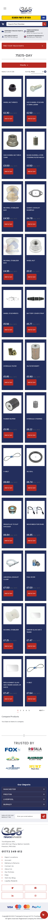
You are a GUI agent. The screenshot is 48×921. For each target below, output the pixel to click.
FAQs (7, 875)
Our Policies (9, 872)
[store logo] (25, 11)
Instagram (35, 895)
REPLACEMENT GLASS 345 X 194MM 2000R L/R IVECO (12, 684)
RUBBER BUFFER (9, 419)
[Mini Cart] (3, 24)
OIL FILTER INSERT (33, 366)
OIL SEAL (30, 471)
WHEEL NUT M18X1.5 (10, 102)
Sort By (27, 71)
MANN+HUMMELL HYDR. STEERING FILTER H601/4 (35, 156)
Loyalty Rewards (11, 881)
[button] (12, 123)
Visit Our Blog (10, 878)
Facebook (35, 888)
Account (8, 860)
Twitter (12, 888)
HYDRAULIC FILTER (10, 366)
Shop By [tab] (23, 65)
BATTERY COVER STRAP (35, 313)
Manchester (9, 789)
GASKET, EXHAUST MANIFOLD (33, 209)
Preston (7, 794)
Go (43, 17)
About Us (8, 869)
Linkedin (12, 895)
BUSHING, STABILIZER (11, 630)
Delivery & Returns (12, 863)
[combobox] (26, 24)
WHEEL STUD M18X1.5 (10, 313)
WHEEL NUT (31, 260)
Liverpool (8, 799)
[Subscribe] (43, 816)
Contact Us (9, 866)
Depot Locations (11, 857)
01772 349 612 (12, 851)
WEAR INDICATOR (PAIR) (35, 524)
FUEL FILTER (31, 577)
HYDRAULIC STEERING (34, 419)
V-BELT (6, 471)
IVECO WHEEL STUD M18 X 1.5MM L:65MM (35, 103)
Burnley (7, 804)
